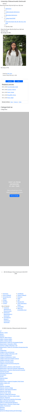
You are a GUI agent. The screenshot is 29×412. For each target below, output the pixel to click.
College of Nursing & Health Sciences (9, 358)
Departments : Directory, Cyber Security (10, 366)
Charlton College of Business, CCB (8, 345)
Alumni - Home (4, 332)
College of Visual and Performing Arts (9, 363)
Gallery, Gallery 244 (5, 383)
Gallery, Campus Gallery (6, 339)
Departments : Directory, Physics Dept (9, 404)
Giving (1, 384)
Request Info (20, 302)
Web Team (9, 73)
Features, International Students (8, 389)
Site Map (5, 302)
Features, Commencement (6, 362)
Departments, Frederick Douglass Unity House (12, 381)
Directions (5, 293)
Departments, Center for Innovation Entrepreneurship (14, 347)
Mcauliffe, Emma (11, 95)
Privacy (5, 300)
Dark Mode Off (14, 326)
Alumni (2, 334)
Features (16, 102)
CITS (1, 349)
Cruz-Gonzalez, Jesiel (12, 87)
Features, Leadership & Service (8, 394)
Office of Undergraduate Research (9, 402)
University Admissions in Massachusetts (7, 309)
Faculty (2, 376)
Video (20, 102)
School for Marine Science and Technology (11, 410)
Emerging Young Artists (6, 373)
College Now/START (10, 18)
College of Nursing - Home (6, 360)
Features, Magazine (5, 397)
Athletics (2, 336)
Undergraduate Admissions (12, 12)
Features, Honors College (6, 388)
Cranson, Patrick (11, 89)
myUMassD (20, 293)
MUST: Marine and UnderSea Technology (10, 399)
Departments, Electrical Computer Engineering (12, 368)
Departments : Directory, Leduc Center (10, 396)
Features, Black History (6, 337)
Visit (18, 300)
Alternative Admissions (11, 15)
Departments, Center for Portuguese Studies (11, 342)
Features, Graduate (5, 386)
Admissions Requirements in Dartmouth (8, 314)
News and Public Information (7, 401)
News (11, 102)
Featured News (4, 378)
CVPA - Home (3, 365)
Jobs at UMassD (7, 295)
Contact (5, 303)
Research (2, 409)
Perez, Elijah (10, 97)
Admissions (8, 8)
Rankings (2, 407)
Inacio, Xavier (10, 92)
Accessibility (20, 306)
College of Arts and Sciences (7, 352)
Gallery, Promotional (5, 406)
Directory (19, 297)
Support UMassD (21, 295)
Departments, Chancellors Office (8, 344)
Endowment (3, 375)
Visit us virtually (14, 195)
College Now (3, 350)
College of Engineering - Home (8, 357)
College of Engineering (6, 355)
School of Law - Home (5, 393)
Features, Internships (5, 391)
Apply (18, 298)
